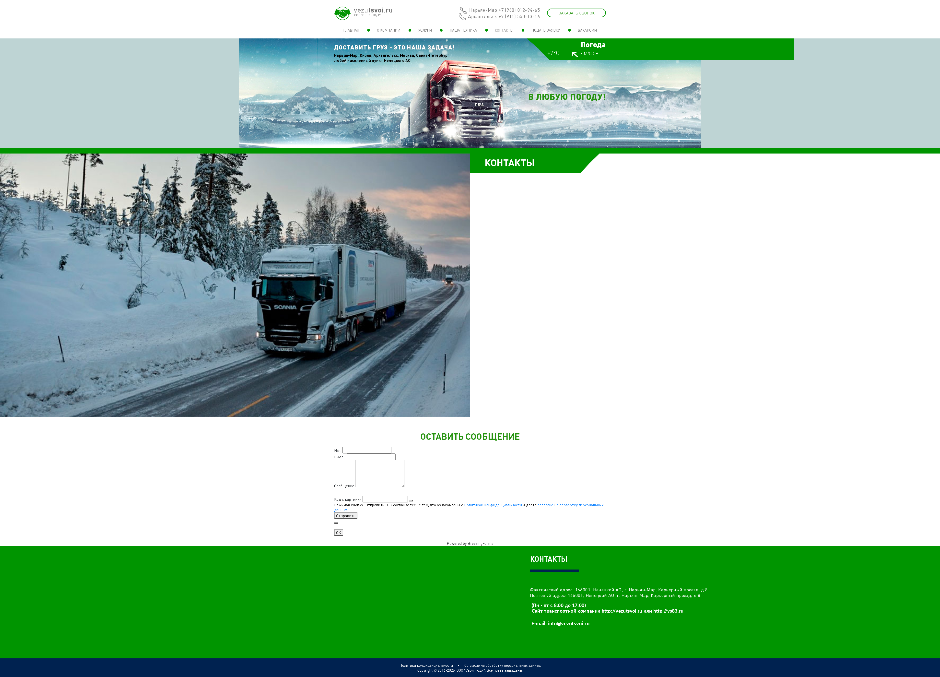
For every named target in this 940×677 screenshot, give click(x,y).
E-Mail (340, 456)
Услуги (425, 30)
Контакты (504, 30)
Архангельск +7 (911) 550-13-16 (504, 16)
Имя (337, 450)
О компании (388, 30)
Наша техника (463, 30)
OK (338, 532)
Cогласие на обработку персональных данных (502, 665)
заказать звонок (577, 12)
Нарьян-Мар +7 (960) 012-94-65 (504, 10)
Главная (351, 30)
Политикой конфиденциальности (493, 504)
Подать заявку (545, 30)
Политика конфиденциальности (426, 665)
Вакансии (587, 30)
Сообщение (344, 485)
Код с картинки (348, 499)
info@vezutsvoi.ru (568, 623)
